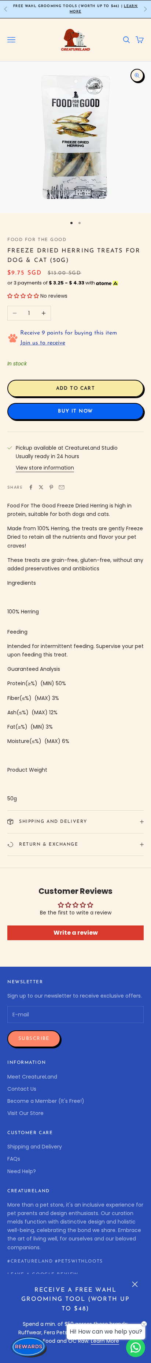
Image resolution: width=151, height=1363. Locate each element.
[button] (23, 296)
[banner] (75, 597)
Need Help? (21, 1171)
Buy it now (75, 411)
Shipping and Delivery (34, 1146)
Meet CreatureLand (32, 1076)
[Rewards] (29, 1347)
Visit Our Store (25, 1113)
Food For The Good (37, 240)
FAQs (13, 1158)
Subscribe (33, 1038)
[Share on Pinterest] (51, 487)
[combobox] (75, 612)
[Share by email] (62, 487)
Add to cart (75, 388)
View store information (45, 467)
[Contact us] (135, 1347)
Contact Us (21, 1089)
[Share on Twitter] (41, 487)
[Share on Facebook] (31, 487)
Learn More (105, 1341)
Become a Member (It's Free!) (45, 1101)
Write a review (76, 932)
